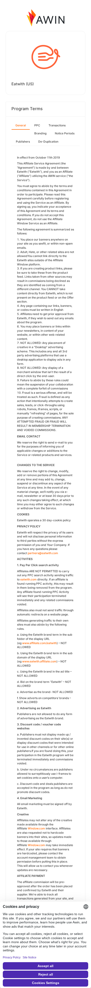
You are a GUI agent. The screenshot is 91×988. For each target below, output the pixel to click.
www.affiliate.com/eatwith (39, 643)
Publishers (23, 141)
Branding (40, 133)
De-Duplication (48, 141)
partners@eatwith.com (43, 553)
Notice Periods (64, 133)
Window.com (36, 828)
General (20, 125)
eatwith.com (28, 579)
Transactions (57, 125)
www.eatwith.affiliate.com (39, 661)
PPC (37, 125)
